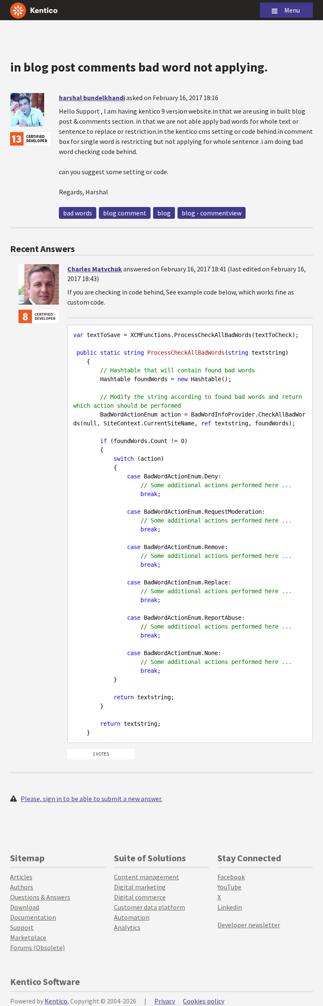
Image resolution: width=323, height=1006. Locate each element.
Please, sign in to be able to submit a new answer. (91, 798)
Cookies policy (203, 1001)
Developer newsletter (248, 925)
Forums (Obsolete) (37, 947)
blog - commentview (211, 213)
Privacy (164, 1001)
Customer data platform (149, 907)
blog (164, 213)
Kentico (56, 1001)
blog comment (124, 213)
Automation (131, 917)
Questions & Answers (40, 897)
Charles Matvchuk (94, 269)
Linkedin (229, 907)
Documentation (33, 917)
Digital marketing (140, 887)
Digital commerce (140, 897)
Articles (21, 877)
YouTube (229, 887)
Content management (146, 877)
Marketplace (28, 937)
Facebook (231, 877)
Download (24, 907)
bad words (77, 213)
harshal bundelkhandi (92, 97)
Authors (21, 887)
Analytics (127, 927)
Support (22, 927)
